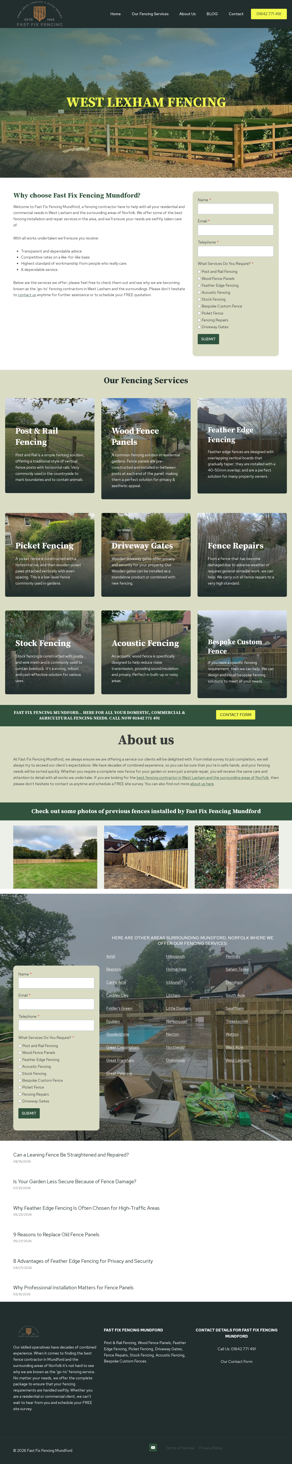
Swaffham (235, 1008)
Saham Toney (237, 969)
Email (204, 221)
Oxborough (175, 1060)
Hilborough (175, 956)
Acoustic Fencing (216, 292)
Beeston (113, 969)
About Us (187, 13)
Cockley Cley (117, 995)
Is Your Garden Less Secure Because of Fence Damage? (74, 1181)
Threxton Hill (237, 1021)
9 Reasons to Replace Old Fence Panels (56, 1234)
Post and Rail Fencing (219, 271)
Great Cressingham (122, 1047)
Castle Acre (116, 982)
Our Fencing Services (150, 13)
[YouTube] (153, 1447)
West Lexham (237, 1060)
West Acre (234, 1047)
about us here (202, 783)
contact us (27, 294)
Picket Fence (212, 313)
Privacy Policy (210, 1447)
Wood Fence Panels (218, 278)
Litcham (173, 995)
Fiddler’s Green (119, 1008)
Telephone (208, 242)
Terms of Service (180, 1447)
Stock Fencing (214, 299)
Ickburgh (173, 982)
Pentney (233, 956)
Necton (172, 1034)
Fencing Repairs (215, 320)
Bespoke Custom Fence (222, 306)
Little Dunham (178, 1008)
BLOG (212, 13)
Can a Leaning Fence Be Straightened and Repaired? (71, 1154)
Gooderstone (117, 1034)
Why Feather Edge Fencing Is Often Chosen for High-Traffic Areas (86, 1208)
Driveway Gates (215, 326)
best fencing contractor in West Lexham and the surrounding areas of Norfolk (203, 777)
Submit (208, 339)
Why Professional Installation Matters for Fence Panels (73, 1287)
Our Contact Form (236, 1361)
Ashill (110, 956)
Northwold (175, 1047)
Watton (232, 1034)
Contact (236, 13)
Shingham (234, 982)
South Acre (235, 995)
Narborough (176, 1021)
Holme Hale (176, 969)
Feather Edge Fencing (220, 285)
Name (204, 199)
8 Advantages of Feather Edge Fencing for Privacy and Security (83, 1261)
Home (116, 13)
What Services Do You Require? (226, 263)
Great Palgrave (119, 1073)
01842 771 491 (269, 13)
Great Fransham (120, 1060)
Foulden (113, 1021)
